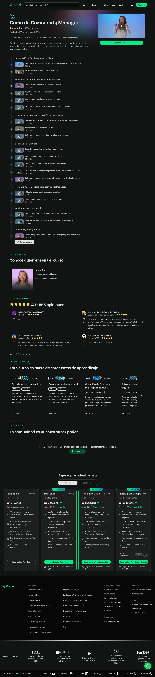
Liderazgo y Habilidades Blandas (76, 600)
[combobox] (52, 4)
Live (113, 5)
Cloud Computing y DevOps (39, 632)
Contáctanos (137, 594)
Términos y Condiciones (142, 604)
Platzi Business (111, 590)
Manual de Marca (111, 621)
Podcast (108, 611)
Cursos (85, 5)
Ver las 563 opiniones (19, 354)
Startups (66, 627)
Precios (130, 5)
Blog (106, 5)
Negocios (67, 616)
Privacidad (136, 609)
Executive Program (112, 602)
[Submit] (26, 5)
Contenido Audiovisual (72, 606)
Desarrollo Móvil (34, 611)
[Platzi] (15, 5)
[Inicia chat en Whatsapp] (147, 665)
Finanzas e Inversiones (37, 627)
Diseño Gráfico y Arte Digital (74, 611)
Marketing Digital (35, 595)
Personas (67, 483)
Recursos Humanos (71, 621)
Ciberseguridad (34, 600)
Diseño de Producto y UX (38, 606)
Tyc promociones (139, 613)
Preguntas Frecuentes (141, 590)
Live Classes (109, 594)
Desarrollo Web (34, 590)
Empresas (96, 5)
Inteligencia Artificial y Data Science (77, 595)
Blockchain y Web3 (35, 621)
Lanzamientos (110, 598)
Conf (121, 5)
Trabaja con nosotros (113, 607)
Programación (34, 616)
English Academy (70, 590)
